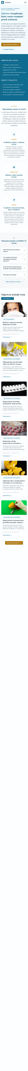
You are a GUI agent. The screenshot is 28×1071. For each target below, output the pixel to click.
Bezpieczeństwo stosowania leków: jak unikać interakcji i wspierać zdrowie (13, 522)
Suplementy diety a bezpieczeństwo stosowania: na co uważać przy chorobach (14, 483)
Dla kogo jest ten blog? (9, 275)
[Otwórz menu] (25, 2)
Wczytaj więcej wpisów (13, 542)
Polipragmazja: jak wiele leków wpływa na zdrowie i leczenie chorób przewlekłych (12, 364)
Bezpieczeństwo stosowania (12, 359)
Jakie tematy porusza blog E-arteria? (11, 250)
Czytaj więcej (6, 337)
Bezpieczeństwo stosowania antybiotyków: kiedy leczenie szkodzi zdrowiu (12, 403)
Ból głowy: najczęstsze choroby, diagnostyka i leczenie (12, 323)
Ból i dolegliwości (9, 319)
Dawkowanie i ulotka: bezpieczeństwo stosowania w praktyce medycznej (12, 443)
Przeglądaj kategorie (8, 49)
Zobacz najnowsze (6, 298)
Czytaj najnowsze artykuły (10, 44)
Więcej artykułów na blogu (13, 281)
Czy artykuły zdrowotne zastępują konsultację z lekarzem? (10, 259)
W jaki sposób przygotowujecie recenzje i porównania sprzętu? (12, 267)
